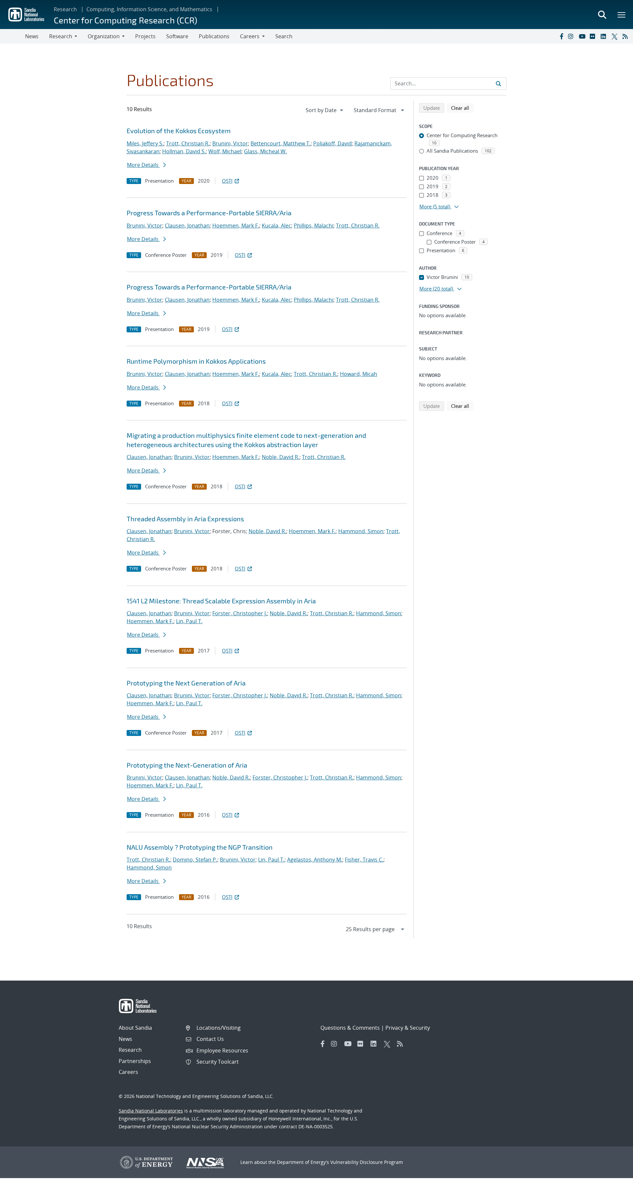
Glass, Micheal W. (265, 151)
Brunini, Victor (230, 143)
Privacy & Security (407, 1027)
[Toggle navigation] (12, 36)
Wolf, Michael (224, 151)
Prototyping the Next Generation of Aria (186, 683)
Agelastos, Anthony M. (314, 859)
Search (283, 36)
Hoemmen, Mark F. (235, 225)
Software (177, 36)
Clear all (462, 107)
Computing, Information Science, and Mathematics (149, 9)
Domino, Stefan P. (195, 859)
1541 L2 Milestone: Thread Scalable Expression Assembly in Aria (221, 601)
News (32, 36)
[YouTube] (583, 36)
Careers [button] (249, 36)
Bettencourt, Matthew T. (281, 143)
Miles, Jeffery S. (145, 143)
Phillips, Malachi (313, 225)
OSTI (227, 180)
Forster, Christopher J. (239, 613)
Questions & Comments (350, 1027)
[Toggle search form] (602, 14)
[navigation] (325, 110)
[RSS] (626, 36)
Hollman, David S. (184, 151)
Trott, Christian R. (188, 143)
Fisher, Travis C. (364, 859)
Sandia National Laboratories (151, 1111)
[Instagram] (572, 36)
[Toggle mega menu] (622, 14)
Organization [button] (104, 36)
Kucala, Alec (276, 225)
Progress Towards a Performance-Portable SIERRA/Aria (209, 213)
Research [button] (60, 36)
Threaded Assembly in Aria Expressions (185, 519)
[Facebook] (561, 36)
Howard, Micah (358, 374)
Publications (214, 36)
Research (65, 9)
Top (613, 1178)
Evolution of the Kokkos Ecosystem (179, 131)
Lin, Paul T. (189, 621)
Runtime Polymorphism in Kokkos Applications (196, 361)
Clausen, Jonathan (187, 225)
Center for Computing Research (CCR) (125, 20)
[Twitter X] (615, 36)
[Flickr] (594, 36)
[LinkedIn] (605, 36)
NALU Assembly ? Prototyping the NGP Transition (200, 847)
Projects (145, 36)
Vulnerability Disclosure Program (366, 1162)
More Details (143, 164)
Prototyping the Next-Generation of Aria (187, 765)
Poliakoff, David (332, 143)
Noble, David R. (280, 457)
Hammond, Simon (360, 531)
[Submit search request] (498, 83)
